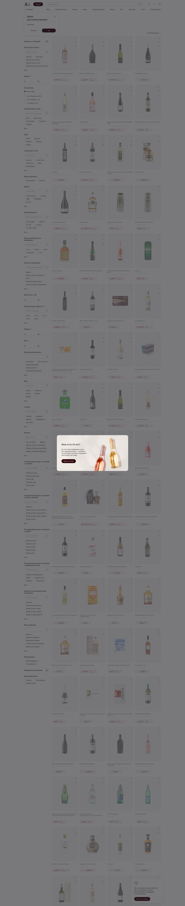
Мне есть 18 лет (68, 461)
